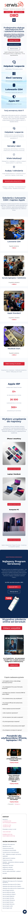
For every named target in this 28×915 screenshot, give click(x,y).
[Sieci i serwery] (14, 73)
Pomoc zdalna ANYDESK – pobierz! (12, 871)
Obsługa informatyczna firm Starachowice (13, 888)
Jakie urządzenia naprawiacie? (10, 713)
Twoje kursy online (7, 860)
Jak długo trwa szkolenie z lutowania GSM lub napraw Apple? (13, 693)
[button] (14, 20)
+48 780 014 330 (7, 825)
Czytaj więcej (14, 762)
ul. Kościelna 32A (7, 821)
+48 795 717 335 (6, 826)
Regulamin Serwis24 (8, 865)
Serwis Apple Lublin (8, 906)
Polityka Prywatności (8, 869)
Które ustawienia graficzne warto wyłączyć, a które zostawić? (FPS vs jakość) (14, 778)
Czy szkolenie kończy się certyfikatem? (12, 698)
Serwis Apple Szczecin (8, 890)
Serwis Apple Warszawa (9, 900)
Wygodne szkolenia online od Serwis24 (14, 620)
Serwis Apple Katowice (8, 904)
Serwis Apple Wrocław (8, 898)
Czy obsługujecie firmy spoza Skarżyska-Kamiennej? (12, 687)
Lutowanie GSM (14, 89)
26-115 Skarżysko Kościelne (9, 822)
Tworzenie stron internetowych (11, 852)
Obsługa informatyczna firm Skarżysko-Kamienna (13, 882)
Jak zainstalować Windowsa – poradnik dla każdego (14, 798)
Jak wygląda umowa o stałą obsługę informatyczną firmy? (11, 681)
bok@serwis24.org (7, 834)
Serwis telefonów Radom (9, 894)
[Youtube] (17, 15)
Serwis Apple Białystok (8, 896)
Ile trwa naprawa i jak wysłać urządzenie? (13, 717)
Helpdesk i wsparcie (14, 66)
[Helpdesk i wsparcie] (14, 62)
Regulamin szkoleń (8, 867)
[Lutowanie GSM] (14, 85)
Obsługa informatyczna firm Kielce (11, 884)
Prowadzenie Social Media (9, 850)
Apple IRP (14, 101)
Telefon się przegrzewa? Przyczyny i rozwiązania (14, 759)
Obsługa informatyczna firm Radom (12, 886)
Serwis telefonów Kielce (9, 892)
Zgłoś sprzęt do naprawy (9, 858)
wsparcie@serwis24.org (9, 836)
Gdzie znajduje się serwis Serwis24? (11, 708)
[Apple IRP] (14, 96)
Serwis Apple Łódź (7, 908)
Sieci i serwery (14, 77)
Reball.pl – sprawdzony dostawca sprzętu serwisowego (13, 863)
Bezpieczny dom (7, 846)
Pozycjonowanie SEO (8, 848)
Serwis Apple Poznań (8, 902)
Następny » (17, 804)
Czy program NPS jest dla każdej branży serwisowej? (12, 703)
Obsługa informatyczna (9, 844)
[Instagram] (14, 15)
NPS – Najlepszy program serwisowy (12, 854)
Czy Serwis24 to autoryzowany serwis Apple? (14, 725)
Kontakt (5, 873)
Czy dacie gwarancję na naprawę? (11, 721)
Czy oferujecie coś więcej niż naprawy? (12, 730)
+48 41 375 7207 (7, 831)
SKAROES (5, 856)
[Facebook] (11, 15)
